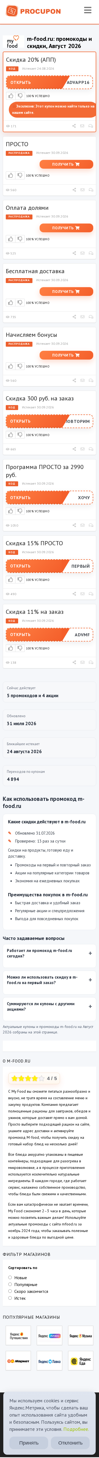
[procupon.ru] (33, 10)
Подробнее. (76, 1429)
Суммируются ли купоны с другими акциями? (41, 1006)
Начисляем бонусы (31, 334)
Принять (28, 1443)
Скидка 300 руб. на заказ (40, 398)
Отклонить (70, 1443)
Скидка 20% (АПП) (31, 59)
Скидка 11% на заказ (35, 611)
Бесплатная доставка (35, 271)
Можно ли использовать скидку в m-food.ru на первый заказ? (42, 979)
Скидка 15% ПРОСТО (34, 543)
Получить (63, 164)
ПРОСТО (17, 144)
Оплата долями (27, 207)
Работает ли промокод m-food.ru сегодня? (39, 953)
